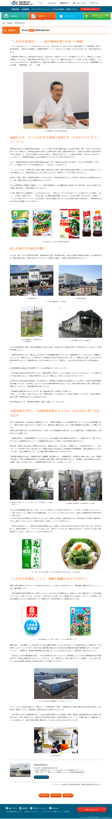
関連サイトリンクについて (32, 811)
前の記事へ (44, 795)
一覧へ (56, 795)
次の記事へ (67, 795)
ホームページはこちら (41, 777)
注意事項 (67, 811)
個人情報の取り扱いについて (14, 811)
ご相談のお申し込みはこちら (90, 9)
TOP (3, 23)
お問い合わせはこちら (91, 810)
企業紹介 (9, 23)
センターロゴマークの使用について (52, 811)
